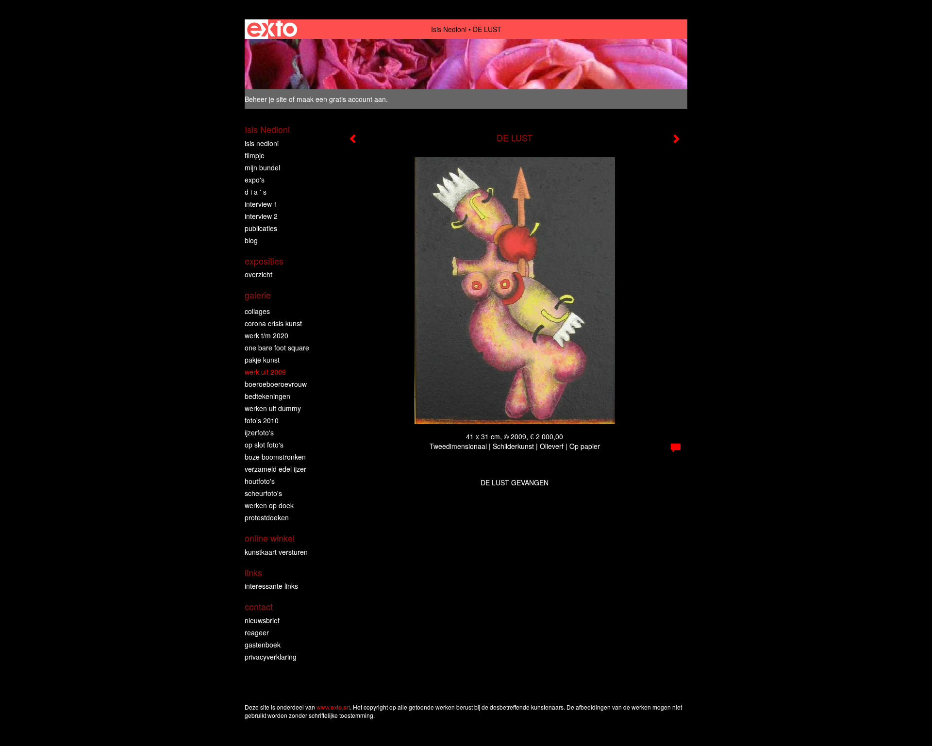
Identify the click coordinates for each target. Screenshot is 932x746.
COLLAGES (257, 311)
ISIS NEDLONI (262, 143)
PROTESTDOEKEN (267, 517)
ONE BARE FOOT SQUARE (277, 347)
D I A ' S (255, 192)
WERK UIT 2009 (265, 372)
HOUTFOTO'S (260, 481)
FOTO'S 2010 (262, 420)
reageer (257, 632)
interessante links (271, 586)
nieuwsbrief (262, 620)
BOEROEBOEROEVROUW (276, 384)
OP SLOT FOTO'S (264, 444)
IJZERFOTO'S (259, 432)
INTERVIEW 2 (261, 216)
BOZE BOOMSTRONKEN (275, 457)
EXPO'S (255, 179)
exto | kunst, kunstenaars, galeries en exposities (272, 29)
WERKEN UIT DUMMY (273, 408)
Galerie (258, 295)
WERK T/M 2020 (266, 335)
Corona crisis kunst (273, 323)
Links (253, 572)
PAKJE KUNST (262, 360)
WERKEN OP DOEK (269, 505)
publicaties (261, 228)
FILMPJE (255, 155)
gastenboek (263, 644)
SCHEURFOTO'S (263, 493)
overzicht (258, 274)
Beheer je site (266, 99)
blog (251, 240)
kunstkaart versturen (276, 552)
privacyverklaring (271, 657)
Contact (259, 606)
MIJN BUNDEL (262, 167)
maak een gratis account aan (341, 99)
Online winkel (270, 538)
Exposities (264, 261)
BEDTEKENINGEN (267, 396)
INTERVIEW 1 (261, 204)
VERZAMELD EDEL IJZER (275, 469)
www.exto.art (333, 707)
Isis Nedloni (448, 29)
